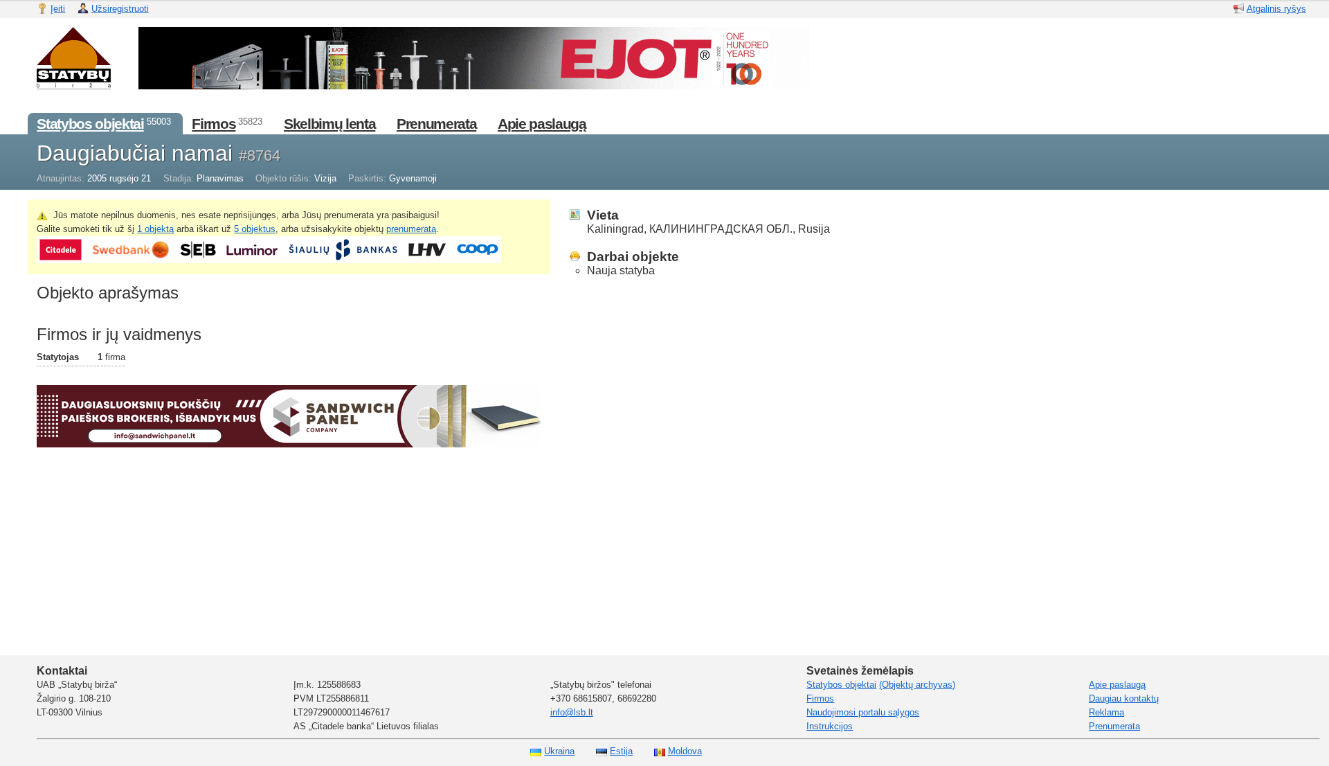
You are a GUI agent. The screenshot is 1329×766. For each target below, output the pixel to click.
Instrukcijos (829, 726)
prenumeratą (411, 229)
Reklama (1106, 712)
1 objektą (155, 229)
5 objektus (254, 229)
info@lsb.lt (571, 712)
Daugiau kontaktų (1124, 698)
